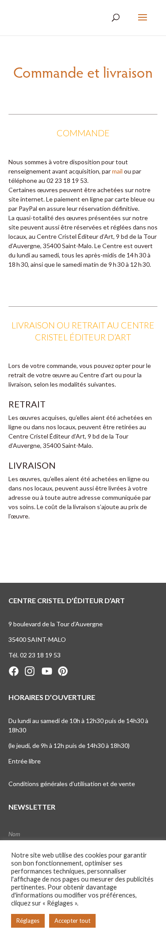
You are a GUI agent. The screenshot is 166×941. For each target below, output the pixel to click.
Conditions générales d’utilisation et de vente (71, 783)
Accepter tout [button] (72, 920)
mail (117, 171)
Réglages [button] (27, 920)
